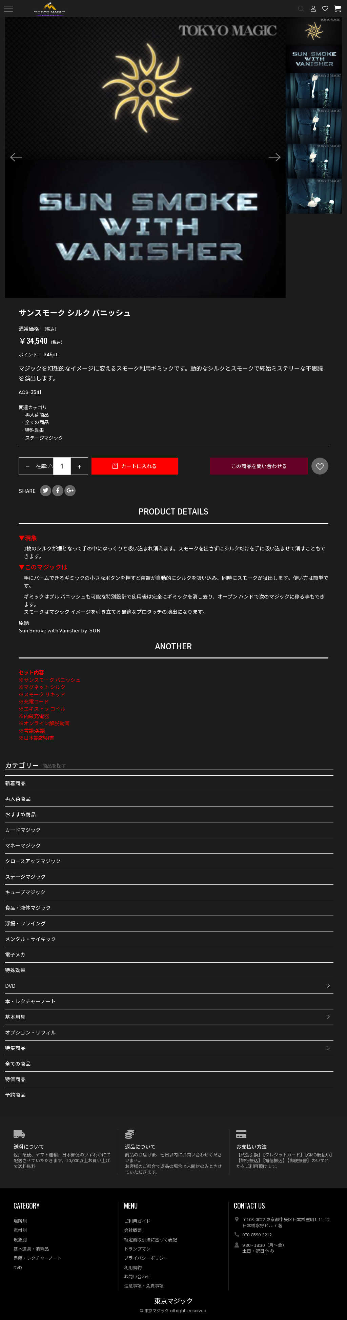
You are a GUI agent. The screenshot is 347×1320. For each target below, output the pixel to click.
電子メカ (15, 954)
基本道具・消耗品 (31, 1248)
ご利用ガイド (137, 1221)
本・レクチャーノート (30, 1001)
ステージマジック (25, 876)
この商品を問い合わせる (259, 465)
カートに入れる (138, 465)
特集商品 (15, 1047)
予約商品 (15, 1094)
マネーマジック (23, 845)
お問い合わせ (137, 1276)
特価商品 (15, 1079)
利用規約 (133, 1267)
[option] (145, 157)
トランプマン (137, 1248)
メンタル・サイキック (30, 938)
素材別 (20, 1230)
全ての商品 (17, 1063)
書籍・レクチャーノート (38, 1258)
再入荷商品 (17, 798)
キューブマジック (25, 892)
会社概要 (133, 1230)
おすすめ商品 (20, 814)
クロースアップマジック (33, 860)
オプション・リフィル (30, 1032)
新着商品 (15, 783)
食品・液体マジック (28, 907)
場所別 (20, 1221)
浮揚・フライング (25, 923)
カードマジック (23, 829)
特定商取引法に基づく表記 (150, 1239)
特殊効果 (15, 969)
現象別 (20, 1239)
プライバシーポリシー (146, 1258)
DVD (10, 985)
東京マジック (173, 1301)
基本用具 (15, 1016)
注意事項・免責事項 (144, 1285)
